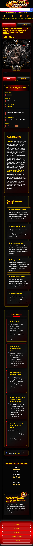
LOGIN (9, 25)
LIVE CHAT (17, 541)
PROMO (17, 523)
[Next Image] (30, 54)
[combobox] (15, 9)
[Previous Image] (3, 54)
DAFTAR (24, 25)
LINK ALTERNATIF (17, 536)
